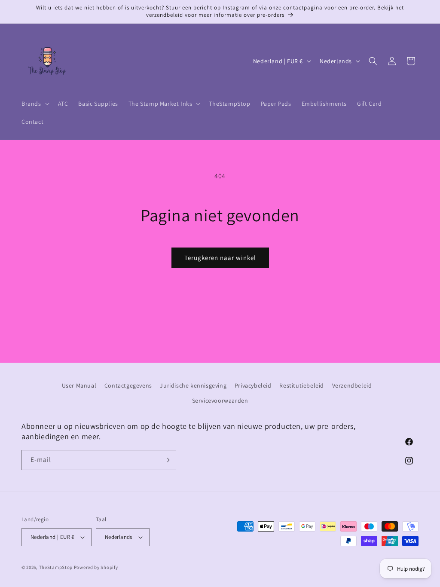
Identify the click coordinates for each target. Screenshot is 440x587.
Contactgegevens (128, 385)
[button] (34, 104)
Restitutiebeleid (301, 385)
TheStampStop (56, 567)
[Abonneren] (166, 460)
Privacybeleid (253, 385)
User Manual (79, 385)
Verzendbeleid (352, 385)
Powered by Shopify (96, 567)
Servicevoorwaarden (220, 400)
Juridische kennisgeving (193, 385)
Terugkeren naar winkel (220, 258)
